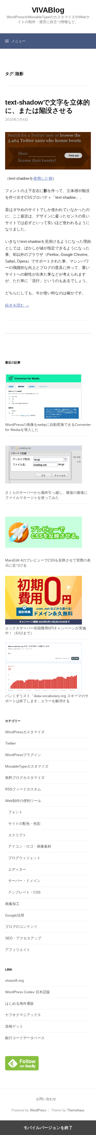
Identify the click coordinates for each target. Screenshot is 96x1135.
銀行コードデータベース (25, 1038)
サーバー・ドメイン (24, 881)
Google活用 (14, 915)
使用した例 (42, 178)
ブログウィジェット (24, 858)
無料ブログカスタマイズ (25, 778)
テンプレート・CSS (24, 892)
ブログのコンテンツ (21, 927)
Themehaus (75, 1110)
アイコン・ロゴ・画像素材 (29, 846)
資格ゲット (14, 1026)
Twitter (10, 743)
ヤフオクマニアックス (23, 1015)
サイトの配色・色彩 (24, 823)
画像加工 (12, 904)
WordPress (38, 1110)
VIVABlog (48, 10)
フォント (15, 812)
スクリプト (17, 835)
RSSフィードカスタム (23, 789)
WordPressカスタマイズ (25, 732)
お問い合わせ (46, 1099)
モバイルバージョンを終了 (48, 1127)
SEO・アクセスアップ (23, 938)
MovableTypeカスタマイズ (26, 766)
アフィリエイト (17, 950)
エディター (17, 869)
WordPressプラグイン (23, 755)
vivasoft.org (14, 980)
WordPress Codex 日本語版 (27, 992)
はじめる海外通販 (19, 1003)
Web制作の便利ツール (23, 801)
